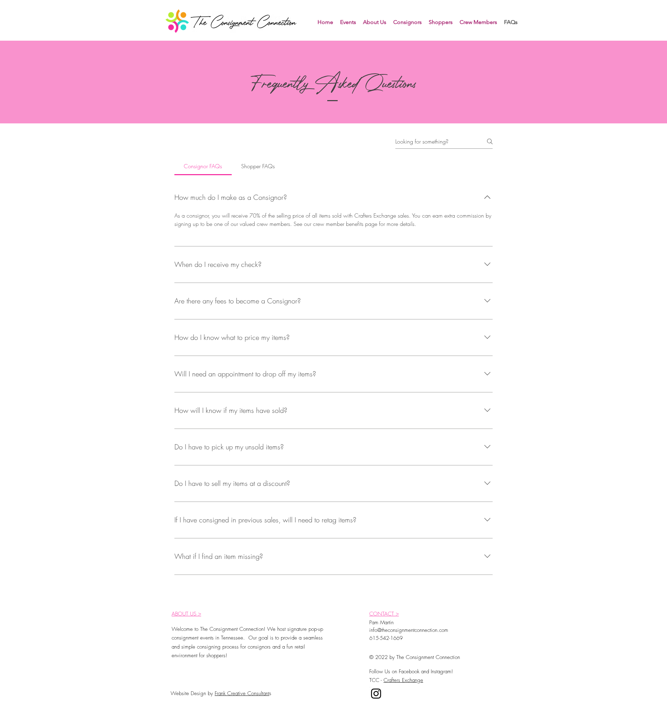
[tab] (203, 166)
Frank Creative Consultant (242, 693)
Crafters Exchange (403, 680)
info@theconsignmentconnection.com (408, 630)
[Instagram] (376, 693)
